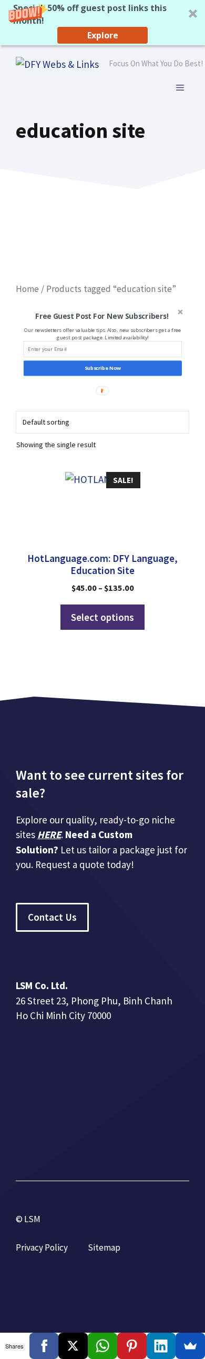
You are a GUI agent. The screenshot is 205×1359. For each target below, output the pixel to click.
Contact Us (52, 917)
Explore (102, 35)
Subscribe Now (103, 368)
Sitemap (104, 1247)
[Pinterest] (132, 1346)
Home (27, 289)
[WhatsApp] (102, 1346)
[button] (102, 22)
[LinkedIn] (161, 1346)
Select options (102, 617)
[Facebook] (44, 1346)
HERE (49, 834)
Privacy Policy (42, 1247)
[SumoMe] (190, 1346)
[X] (73, 1346)
